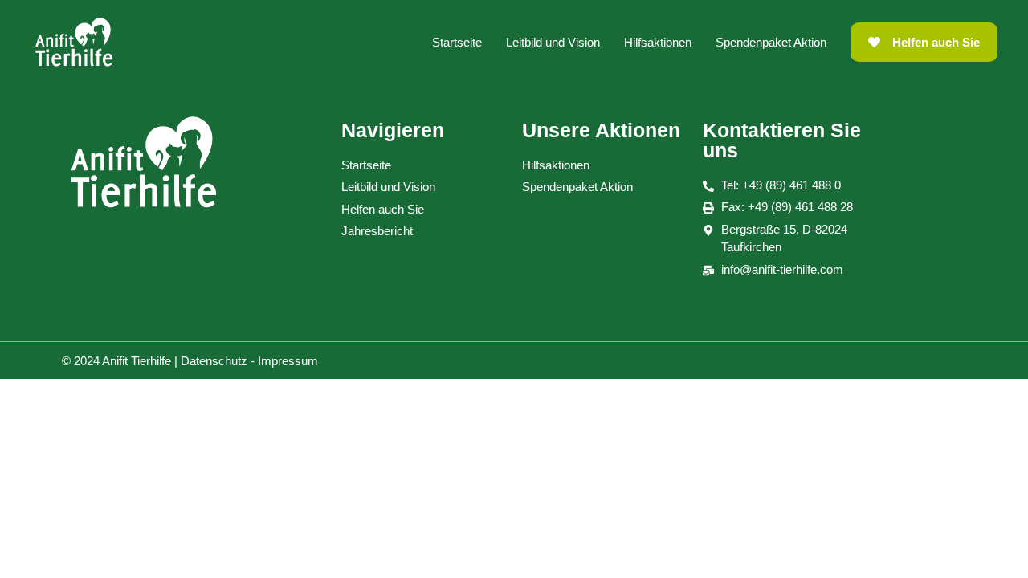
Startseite (457, 42)
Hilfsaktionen (657, 42)
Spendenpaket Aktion (771, 42)
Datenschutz (214, 361)
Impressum (288, 361)
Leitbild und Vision (553, 42)
